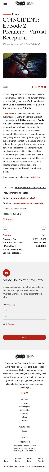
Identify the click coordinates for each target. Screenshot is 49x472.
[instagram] (24, 393)
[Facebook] (33, 87)
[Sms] (42, 87)
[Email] (45, 87)
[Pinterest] (39, 87)
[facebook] (22, 393)
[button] (5, 3)
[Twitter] (36, 87)
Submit (24, 337)
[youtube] (27, 393)
